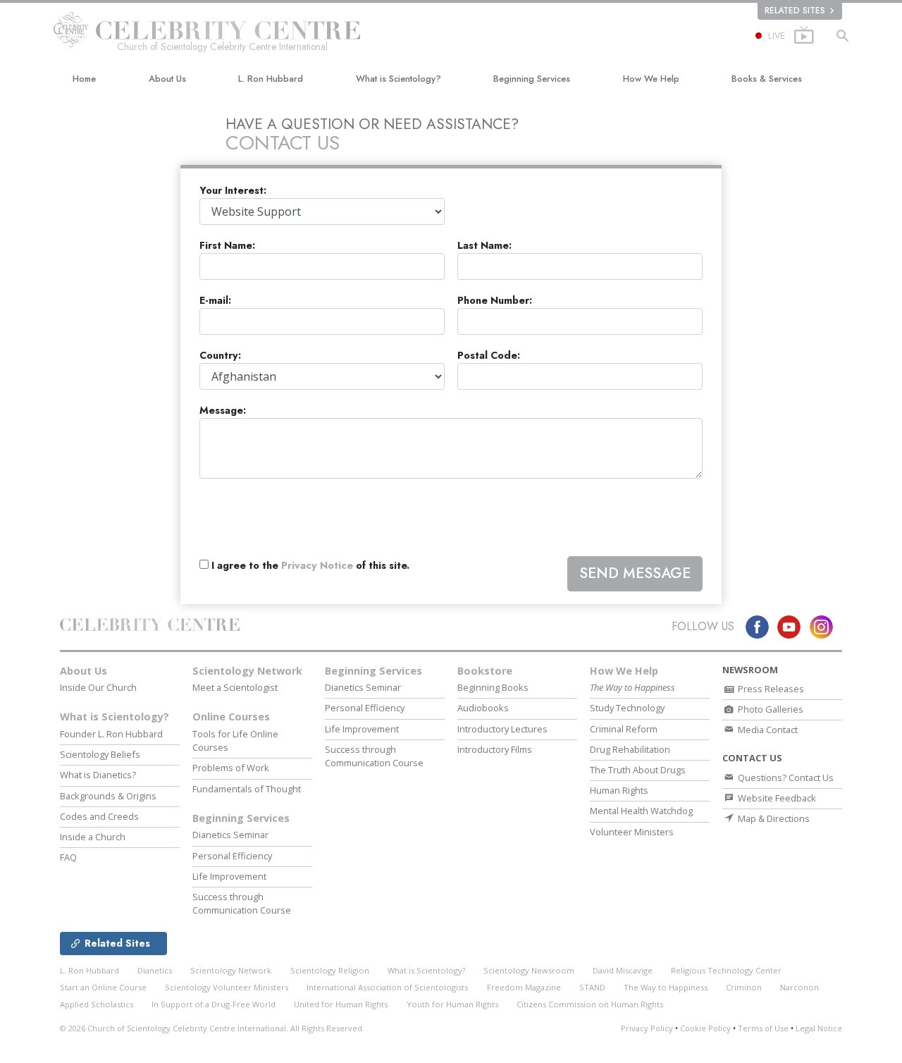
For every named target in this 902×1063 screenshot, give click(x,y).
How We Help (651, 78)
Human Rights (619, 790)
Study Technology (627, 707)
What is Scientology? (398, 78)
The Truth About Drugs (638, 769)
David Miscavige (623, 970)
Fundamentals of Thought (246, 788)
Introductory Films (494, 749)
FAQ (68, 857)
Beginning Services (531, 78)
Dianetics (154, 970)
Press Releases (770, 688)
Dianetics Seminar (230, 834)
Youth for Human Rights (452, 1004)
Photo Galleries (769, 709)
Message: (222, 411)
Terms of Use (763, 1028)
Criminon (744, 987)
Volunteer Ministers (632, 831)
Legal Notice (819, 1028)
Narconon (799, 987)
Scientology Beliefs (100, 754)
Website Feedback (776, 798)
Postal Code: (488, 356)
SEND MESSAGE (635, 573)
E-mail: (215, 301)
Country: (220, 356)
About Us (167, 78)
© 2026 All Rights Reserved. (212, 1028)
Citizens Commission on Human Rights (590, 1004)
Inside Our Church (98, 687)
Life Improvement (229, 876)
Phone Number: (494, 301)
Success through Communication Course (241, 903)
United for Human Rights (341, 1004)
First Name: (227, 246)
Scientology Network (247, 670)
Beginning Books (493, 687)
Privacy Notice (317, 565)
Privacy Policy (647, 1028)
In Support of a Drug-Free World (214, 1004)
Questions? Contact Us (785, 777)
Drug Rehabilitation (630, 749)
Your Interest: (232, 191)
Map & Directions (773, 818)
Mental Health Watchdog (641, 810)
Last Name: (484, 246)
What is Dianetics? (98, 774)
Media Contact (767, 729)
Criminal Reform (623, 729)
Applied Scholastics (96, 1004)
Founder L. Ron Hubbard (111, 733)
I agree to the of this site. (309, 566)
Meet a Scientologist (235, 687)
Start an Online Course (103, 987)
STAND (592, 987)
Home (84, 78)
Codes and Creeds (99, 816)
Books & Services (766, 78)
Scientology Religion (329, 970)
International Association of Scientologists (387, 987)
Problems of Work (230, 767)
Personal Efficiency (232, 855)
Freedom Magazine (524, 987)
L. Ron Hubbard (270, 78)
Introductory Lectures (502, 729)
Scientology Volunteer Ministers (226, 987)
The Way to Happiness (666, 987)
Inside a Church (92, 836)
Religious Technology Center (726, 970)
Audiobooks (483, 707)
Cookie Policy (705, 1028)
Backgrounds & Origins (108, 795)
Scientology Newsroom (528, 970)
